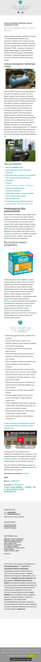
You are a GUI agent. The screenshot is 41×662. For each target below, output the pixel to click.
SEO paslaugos (18, 564)
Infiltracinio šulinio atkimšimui (13, 540)
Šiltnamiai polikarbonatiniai (12, 542)
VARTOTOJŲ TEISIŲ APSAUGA (14, 517)
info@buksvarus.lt (18, 485)
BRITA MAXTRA (20, 573)
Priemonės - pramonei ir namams (24, 28)
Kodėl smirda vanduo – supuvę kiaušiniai (19, 193)
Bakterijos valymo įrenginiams (14, 539)
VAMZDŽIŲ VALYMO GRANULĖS (22, 578)
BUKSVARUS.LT (29, 564)
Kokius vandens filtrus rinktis (15, 196)
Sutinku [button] (31, 656)
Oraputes (8, 183)
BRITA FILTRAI (9, 573)
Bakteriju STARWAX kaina (14, 167)
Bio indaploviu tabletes (11, 546)
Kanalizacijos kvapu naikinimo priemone (19, 201)
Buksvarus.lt (32, 467)
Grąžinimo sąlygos (10, 528)
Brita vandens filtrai (10, 543)
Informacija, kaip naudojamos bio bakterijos (20, 175)
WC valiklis (9, 180)
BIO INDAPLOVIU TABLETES (27, 585)
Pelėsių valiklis (9, 549)
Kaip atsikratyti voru (12, 198)
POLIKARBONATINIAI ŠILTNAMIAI (15, 602)
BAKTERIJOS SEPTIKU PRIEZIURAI (16, 569)
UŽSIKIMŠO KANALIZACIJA (23, 580)
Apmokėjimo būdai (10, 525)
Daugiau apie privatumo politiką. (20, 659)
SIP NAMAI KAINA (20, 599)
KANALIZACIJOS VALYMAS (13, 587)
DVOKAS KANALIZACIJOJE (20, 592)
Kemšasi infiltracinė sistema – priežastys (19, 185)
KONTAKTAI (21, 609)
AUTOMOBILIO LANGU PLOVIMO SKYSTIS (18, 571)
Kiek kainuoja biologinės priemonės (17, 178)
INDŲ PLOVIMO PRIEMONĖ (28, 604)
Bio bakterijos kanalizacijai (12, 545)
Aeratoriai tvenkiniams (13, 191)
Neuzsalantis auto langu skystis (14, 548)
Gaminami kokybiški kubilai (14, 188)
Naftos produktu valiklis (11, 551)
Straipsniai (7, 30)
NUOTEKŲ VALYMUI (10, 585)
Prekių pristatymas (10, 526)
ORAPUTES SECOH (17, 597)
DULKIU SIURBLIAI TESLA (18, 595)
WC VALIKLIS (31, 607)
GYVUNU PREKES (10, 609)
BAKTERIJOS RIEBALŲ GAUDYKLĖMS (23, 583)
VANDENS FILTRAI (21, 590)
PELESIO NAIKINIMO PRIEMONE (15, 607)
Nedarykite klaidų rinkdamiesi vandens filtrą (19, 204)
